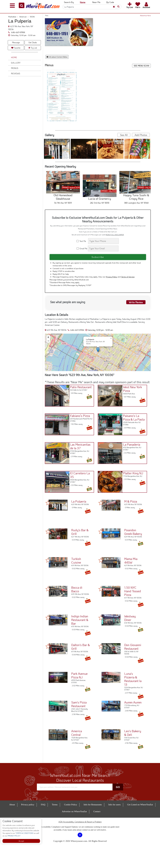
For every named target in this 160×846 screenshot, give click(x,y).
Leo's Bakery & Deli (132, 733)
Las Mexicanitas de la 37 (80, 446)
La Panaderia (131, 444)
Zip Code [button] (110, 2)
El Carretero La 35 (80, 475)
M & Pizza (130, 501)
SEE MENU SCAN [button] (141, 65)
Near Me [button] (96, 2)
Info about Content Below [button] (57, 57)
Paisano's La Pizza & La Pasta (134, 417)
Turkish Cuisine (76, 560)
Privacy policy (27, 804)
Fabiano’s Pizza (80, 416)
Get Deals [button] (32, 42)
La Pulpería (78, 501)
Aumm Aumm (133, 702)
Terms (55, 804)
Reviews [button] (15, 73)
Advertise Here (145, 15)
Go (118, 787)
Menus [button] (14, 68)
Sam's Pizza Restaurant (79, 704)
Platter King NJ (133, 473)
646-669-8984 (18, 32)
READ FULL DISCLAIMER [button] (115, 235)
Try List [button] (33, 47)
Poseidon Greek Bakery (133, 532)
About (12, 804)
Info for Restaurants (93, 804)
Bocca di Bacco (76, 589)
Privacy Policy (111, 276)
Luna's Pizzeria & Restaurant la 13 (133, 679)
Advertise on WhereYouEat (74, 811)
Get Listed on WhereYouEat (140, 804)
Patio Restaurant (81, 387)
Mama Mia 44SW (130, 560)
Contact (96, 811)
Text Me (83, 241)
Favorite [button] (16, 47)
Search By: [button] (69, 2)
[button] (21, 5)
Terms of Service (127, 276)
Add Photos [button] (141, 135)
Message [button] (16, 42)
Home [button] (14, 57)
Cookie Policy (70, 804)
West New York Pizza (132, 389)
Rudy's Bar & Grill (79, 532)
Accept (21, 841)
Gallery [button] (15, 62)
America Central (76, 733)
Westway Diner (130, 618)
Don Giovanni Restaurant (132, 646)
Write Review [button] (136, 302)
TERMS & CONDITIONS (24, 833)
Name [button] (82, 2)
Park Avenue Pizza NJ (79, 675)
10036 (32, 16)
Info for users (114, 804)
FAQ (43, 804)
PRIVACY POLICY (13, 836)
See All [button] (124, 135)
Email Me (83, 248)
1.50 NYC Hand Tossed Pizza (132, 591)
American (23, 16)
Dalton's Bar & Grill (80, 646)
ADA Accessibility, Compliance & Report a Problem (80, 821)
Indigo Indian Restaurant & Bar (79, 619)
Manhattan (13, 16)
